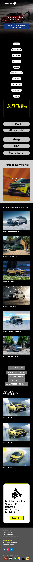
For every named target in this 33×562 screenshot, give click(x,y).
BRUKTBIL (16, 55)
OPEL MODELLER (16, 368)
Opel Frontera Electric (12, 331)
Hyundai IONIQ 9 (10, 256)
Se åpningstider (8, 540)
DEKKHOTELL (16, 84)
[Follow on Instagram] (8, 549)
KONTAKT (16, 78)
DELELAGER (16, 90)
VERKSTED (16, 61)
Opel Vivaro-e (8, 468)
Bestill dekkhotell (13, 113)
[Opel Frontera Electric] (16, 320)
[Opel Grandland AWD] (16, 220)
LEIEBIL (16, 67)
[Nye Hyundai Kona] (16, 345)
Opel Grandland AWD (11, 231)
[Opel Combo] (16, 407)
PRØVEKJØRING (16, 73)
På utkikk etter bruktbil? (16, 17)
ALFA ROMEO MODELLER (16, 384)
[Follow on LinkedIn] (11, 549)
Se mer (16, 190)
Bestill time (17, 518)
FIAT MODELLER (16, 380)
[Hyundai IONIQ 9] (16, 245)
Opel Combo (8, 418)
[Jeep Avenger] (16, 270)
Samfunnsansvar (8, 544)
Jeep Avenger (8, 281)
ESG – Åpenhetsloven (10, 542)
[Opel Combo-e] (16, 432)
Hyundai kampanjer (16, 181)
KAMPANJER (16, 50)
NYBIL (16, 44)
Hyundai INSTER (9, 306)
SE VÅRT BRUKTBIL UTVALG (16, 29)
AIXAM (16, 96)
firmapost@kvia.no (14, 536)
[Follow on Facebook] (4, 549)
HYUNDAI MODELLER (16, 372)
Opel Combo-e (9, 443)
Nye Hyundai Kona (10, 356)
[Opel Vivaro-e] (16, 456)
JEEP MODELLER (16, 376)
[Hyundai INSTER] (16, 295)
